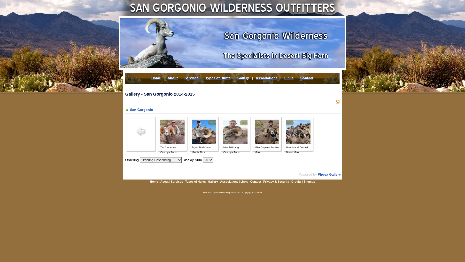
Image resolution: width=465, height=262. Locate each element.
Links (244, 181)
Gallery (213, 181)
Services (177, 181)
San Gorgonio (141, 110)
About (164, 181)
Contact (255, 181)
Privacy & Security (276, 181)
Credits (296, 181)
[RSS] (338, 102)
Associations (229, 181)
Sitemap (309, 181)
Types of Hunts (195, 181)
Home (154, 181)
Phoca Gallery (329, 174)
